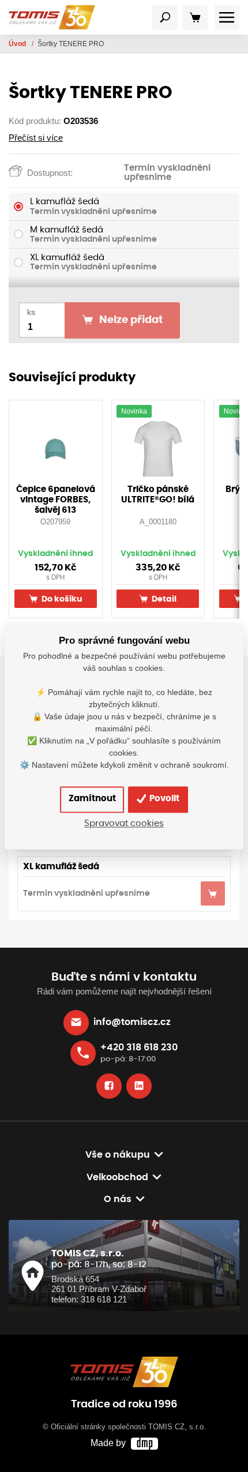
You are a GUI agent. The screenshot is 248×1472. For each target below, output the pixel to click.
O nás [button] (117, 1199)
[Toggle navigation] (165, 17)
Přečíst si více (36, 137)
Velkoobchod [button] (117, 1177)
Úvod (18, 44)
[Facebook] (109, 1086)
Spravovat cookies (124, 824)
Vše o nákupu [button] (117, 1154)
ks (31, 312)
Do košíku (61, 599)
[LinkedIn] (139, 1086)
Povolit (163, 799)
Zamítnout (92, 799)
